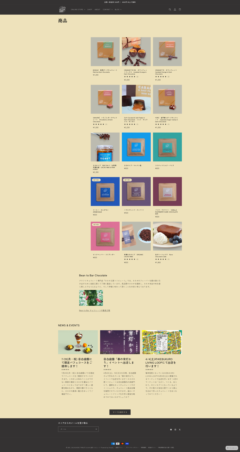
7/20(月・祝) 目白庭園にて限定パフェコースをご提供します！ (77, 362)
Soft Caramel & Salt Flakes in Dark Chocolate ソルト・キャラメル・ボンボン (136, 120)
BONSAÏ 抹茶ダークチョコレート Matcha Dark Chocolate (105, 71)
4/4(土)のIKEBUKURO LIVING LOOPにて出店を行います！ (161, 362)
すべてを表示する (120, 412)
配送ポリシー (152, 447)
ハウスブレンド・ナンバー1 (134, 210)
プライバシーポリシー (132, 447)
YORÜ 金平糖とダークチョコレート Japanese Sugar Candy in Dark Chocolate (166, 120)
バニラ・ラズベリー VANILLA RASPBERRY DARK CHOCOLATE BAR (166, 212)
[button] (78, 9)
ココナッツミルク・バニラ (164, 165)
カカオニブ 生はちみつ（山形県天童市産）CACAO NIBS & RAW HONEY (105, 167)
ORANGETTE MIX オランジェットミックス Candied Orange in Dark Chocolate (135, 72)
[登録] (96, 429)
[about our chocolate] (91, 305)
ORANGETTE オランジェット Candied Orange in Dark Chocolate (166, 72)
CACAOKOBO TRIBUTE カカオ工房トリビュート (85, 447)
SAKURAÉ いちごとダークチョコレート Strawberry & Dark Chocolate (105, 120)
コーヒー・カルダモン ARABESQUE (101, 211)
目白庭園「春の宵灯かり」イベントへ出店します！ (119, 362)
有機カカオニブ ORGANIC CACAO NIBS (133, 255)
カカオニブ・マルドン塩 (132, 165)
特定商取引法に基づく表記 (166, 447)
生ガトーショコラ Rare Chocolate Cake (164, 255)
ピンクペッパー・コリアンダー (104, 254)
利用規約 (143, 447)
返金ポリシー (119, 447)
